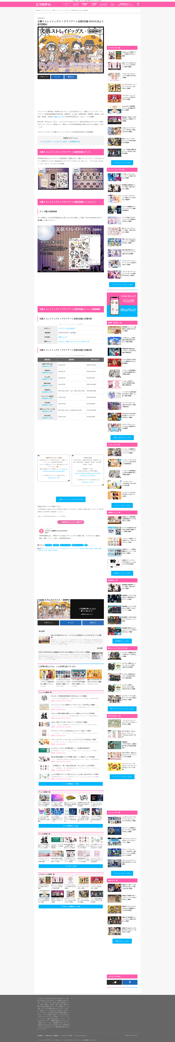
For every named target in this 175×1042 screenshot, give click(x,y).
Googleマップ (46, 366)
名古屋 (82, 548)
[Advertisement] (53, 94)
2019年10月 (48, 545)
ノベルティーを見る (60, 141)
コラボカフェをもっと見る (122, 162)
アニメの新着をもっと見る (70, 826)
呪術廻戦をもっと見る (122, 641)
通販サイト (57, 116)
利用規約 (86, 1040)
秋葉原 (55, 550)
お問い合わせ (55, 1021)
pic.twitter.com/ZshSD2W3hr (56, 471)
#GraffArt (45, 471)
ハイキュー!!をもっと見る (122, 505)
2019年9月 (56, 545)
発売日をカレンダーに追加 (69, 522)
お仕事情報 (94, 4)
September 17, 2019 (54, 477)
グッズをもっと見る (70, 866)
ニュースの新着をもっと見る (70, 784)
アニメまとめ (103, 4)
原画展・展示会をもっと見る (122, 437)
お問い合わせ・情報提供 (51, 1035)
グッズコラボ (46, 548)
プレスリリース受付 (66, 1035)
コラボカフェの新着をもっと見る (70, 906)
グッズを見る (46, 141)
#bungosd (64, 469)
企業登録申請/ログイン (125, 4)
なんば (63, 548)
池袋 (96, 548)
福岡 (50, 550)
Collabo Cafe (43, 4)
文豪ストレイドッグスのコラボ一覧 (70, 499)
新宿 (87, 548)
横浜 (91, 548)
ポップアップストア (65, 545)
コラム (112, 4)
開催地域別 (84, 4)
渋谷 (46, 550)
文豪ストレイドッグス (77, 545)
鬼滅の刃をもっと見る (122, 941)
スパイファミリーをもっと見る (122, 776)
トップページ (66, 4)
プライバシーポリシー (81, 1035)
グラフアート (56, 548)
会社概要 (40, 1035)
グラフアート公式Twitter (66, 328)
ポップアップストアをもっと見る (122, 284)
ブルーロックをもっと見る (122, 873)
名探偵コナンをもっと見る (122, 573)
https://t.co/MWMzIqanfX (82, 473)
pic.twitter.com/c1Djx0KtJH (87, 475)
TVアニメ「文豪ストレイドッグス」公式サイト (73, 341)
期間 (86, 545)
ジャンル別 (75, 4)
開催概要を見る (75, 141)
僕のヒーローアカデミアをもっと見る (122, 709)
